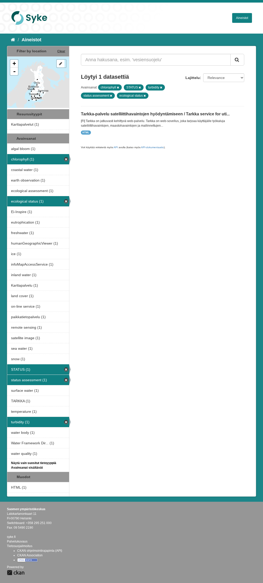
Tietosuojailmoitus (19, 546)
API (116, 147)
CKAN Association (30, 555)
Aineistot (242, 18)
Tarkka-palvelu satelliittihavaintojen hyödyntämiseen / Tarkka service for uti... (155, 114)
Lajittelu (192, 78)
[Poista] (118, 87)
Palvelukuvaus (17, 541)
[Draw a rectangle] (60, 63)
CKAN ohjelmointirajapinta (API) (39, 550)
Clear (61, 51)
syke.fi (11, 537)
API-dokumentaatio (152, 147)
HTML (85, 132)
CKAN (15, 572)
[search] (237, 60)
